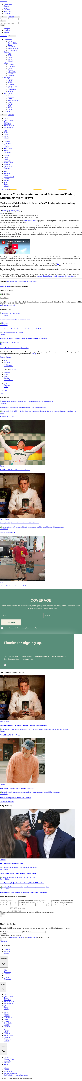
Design (10, 57)
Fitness (10, 81)
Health (10, 82)
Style (5, 8)
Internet (10, 61)
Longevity (11, 84)
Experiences (8, 4)
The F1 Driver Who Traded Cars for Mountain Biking (15, 470)
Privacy (6, 1068)
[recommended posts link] (22, 720)
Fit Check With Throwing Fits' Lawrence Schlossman (15, 586)
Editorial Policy (9, 1059)
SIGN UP (3, 933)
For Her (10, 104)
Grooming (11, 75)
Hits (5, 970)
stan (58, 264)
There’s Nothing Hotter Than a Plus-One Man (15, 798)
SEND (2, 914)
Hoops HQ (7, 13)
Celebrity (11, 64)
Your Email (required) (26, 900)
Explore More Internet (7, 802)
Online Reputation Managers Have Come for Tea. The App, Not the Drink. (20, 328)
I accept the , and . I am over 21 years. (21, 628)
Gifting (10, 109)
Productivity (12, 90)
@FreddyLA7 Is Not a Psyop (10, 735)
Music (10, 59)
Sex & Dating (12, 50)
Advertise (7, 1063)
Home (10, 99)
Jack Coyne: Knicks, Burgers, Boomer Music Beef (17, 788)
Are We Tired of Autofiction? (8, 417)
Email (2, 931)
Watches (10, 73)
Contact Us (7, 1061)
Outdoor (10, 102)
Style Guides (12, 72)
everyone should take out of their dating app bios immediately (55, 276)
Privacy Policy (25, 628)
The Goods (7, 11)
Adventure (11, 46)
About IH (7, 1057)
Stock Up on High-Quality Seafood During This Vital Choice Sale (22, 883)
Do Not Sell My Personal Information (16, 1075)
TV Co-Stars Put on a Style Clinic (11, 863)
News (10, 68)
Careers (6, 1070)
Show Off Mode (13, 48)
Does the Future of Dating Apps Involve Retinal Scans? (15, 319)
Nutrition (11, 88)
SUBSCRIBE (8, 366)
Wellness (7, 9)
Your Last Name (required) (27, 905)
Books (10, 55)
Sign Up (11, 622)
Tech (9, 106)
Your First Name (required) (27, 903)
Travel (10, 45)
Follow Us (3, 17)
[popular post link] (27, 401)
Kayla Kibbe (6, 210)
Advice (10, 79)
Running (11, 91)
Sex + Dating (4, 315)
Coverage (7, 973)
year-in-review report (29, 221)
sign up (34, 354)
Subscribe (11, 17)
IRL (5, 975)
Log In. (14, 369)
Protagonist (7, 979)
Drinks (10, 41)
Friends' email (4, 912)
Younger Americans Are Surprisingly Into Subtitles (14, 348)
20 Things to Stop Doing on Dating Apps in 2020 (21, 281)
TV (1, 344)
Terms (6, 1064)
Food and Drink (13, 100)
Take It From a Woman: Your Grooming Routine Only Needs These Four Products (23, 407)
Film (9, 54)
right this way (27, 659)
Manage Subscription (10, 1073)
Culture (6, 6)
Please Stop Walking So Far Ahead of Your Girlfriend (18, 873)
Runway (10, 70)
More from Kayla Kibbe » (8, 305)
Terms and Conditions (15, 628)
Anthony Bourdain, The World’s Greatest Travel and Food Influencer (19, 523)
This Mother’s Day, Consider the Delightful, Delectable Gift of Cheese (23, 892)
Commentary (12, 66)
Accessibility (8, 1071)
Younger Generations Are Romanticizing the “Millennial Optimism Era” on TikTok (23, 338)
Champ (6, 977)
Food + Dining (12, 43)
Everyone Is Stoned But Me (7, 532)
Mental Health (12, 86)
